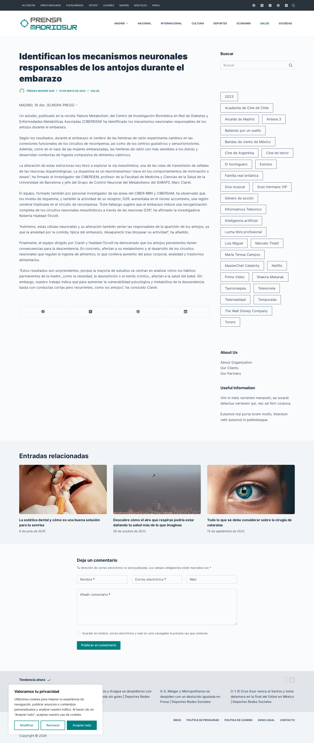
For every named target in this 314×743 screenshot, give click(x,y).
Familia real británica (241, 175)
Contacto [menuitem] (287, 720)
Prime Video (235, 277)
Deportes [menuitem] (220, 23)
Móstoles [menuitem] (140, 5)
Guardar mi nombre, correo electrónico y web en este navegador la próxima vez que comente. (145, 633)
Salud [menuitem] (264, 23)
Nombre (87, 579)
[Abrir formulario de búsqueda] (293, 5)
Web (193, 579)
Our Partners (230, 373)
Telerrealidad (235, 299)
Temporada (267, 299)
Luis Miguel (234, 243)
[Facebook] (253, 5)
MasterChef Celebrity (242, 265)
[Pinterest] (278, 5)
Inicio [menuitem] (177, 720)
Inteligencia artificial (241, 220)
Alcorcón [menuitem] (28, 5)
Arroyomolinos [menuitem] (50, 5)
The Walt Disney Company (246, 311)
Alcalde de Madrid (239, 119)
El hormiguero (236, 164)
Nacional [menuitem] (144, 23)
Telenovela (266, 288)
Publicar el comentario (98, 645)
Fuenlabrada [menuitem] (75, 5)
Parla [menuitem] (156, 5)
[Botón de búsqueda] (290, 65)
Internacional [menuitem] (171, 23)
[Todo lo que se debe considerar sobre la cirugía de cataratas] (251, 489)
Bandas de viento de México (248, 142)
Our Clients (229, 368)
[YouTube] (286, 5)
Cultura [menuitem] (198, 23)
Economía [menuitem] (244, 23)
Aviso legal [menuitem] (266, 720)
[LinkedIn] (185, 311)
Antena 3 (274, 119)
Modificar (26, 725)
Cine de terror (277, 153)
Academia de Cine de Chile (247, 108)
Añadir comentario (95, 594)
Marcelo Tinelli (267, 243)
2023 (229, 96)
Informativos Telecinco (243, 209)
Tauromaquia (235, 288)
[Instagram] (270, 5)
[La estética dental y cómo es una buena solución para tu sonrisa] (63, 489)
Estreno (266, 164)
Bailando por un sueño (243, 130)
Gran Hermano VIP (272, 187)
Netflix (277, 265)
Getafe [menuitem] (93, 5)
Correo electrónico (150, 579)
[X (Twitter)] (262, 5)
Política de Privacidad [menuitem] (202, 720)
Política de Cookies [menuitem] (238, 720)
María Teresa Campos (242, 254)
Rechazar (53, 725)
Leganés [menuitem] (108, 5)
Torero (230, 322)
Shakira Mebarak (270, 277)
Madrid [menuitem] (124, 5)
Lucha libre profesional (243, 232)
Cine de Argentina (239, 153)
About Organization (236, 362)
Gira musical (235, 187)
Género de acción (239, 198)
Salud (95, 90)
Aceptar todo (82, 725)
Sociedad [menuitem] (285, 23)
